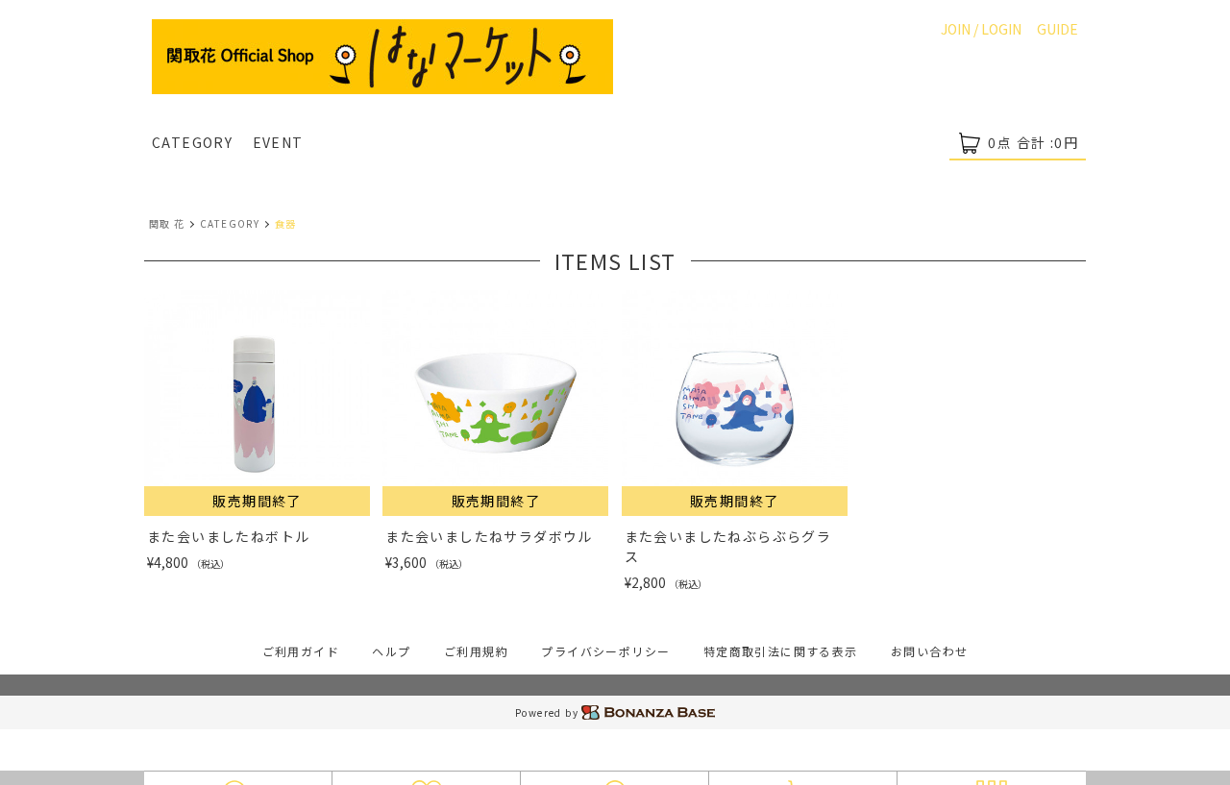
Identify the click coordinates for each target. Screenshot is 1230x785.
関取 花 (167, 223)
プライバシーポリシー (605, 651)
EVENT (278, 142)
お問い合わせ (929, 651)
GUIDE (1057, 28)
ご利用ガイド (300, 651)
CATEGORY (192, 142)
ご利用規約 (476, 651)
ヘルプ (391, 651)
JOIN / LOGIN (981, 28)
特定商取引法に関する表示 (780, 651)
